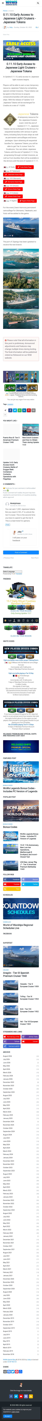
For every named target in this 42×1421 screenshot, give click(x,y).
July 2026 (21, 1059)
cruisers (11, 10)
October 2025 (21, 1089)
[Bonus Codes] (21, 811)
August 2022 (21, 1213)
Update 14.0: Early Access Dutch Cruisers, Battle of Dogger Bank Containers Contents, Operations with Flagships (10, 470)
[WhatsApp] (20, 410)
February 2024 (21, 1154)
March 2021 (21, 1269)
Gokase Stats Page (14, 196)
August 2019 (21, 1331)
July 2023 (21, 1177)
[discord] (26, 1396)
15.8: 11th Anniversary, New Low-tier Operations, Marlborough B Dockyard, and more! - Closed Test (29, 851)
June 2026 (21, 1063)
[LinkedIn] (24, 410)
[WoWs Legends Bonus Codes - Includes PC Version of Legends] (21, 772)
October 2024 (21, 1128)
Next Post (34, 558)
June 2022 (21, 1220)
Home (5, 10)
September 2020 (21, 1289)
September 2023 (21, 1171)
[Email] (33, 410)
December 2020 (21, 1279)
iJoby (29, 1359)
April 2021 (21, 1266)
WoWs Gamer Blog (9, 1359)
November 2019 (21, 1321)
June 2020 (21, 1298)
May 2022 (21, 1223)
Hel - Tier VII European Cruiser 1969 (29, 1022)
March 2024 (21, 1151)
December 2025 (21, 1082)
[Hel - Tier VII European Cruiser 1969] (10, 1023)
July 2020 (21, 1295)
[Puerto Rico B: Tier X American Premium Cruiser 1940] (11, 430)
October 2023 (21, 1167)
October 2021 (21, 1246)
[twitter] (16, 1396)
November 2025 (21, 1085)
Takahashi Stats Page (15, 174)
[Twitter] (15, 410)
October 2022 (21, 1207)
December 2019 (21, 1318)
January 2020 (21, 1315)
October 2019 (21, 1325)
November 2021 (21, 1243)
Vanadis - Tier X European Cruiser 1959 (29, 985)
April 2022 (21, 1226)
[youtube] (21, 1396)
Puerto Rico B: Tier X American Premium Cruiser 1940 (11, 440)
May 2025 (21, 1105)
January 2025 (21, 1118)
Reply (7, 524)
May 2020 (21, 1302)
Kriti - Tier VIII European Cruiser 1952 (29, 1010)
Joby (19, 532)
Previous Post (9, 558)
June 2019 (21, 1338)
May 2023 (21, 1184)
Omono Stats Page (14, 189)
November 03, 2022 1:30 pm (24, 534)
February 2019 (21, 1351)
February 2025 (21, 1115)
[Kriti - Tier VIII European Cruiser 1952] (10, 1010)
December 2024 (21, 1121)
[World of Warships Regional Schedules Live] (21, 908)
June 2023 (21, 1180)
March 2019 (21, 1347)
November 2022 (21, 1203)
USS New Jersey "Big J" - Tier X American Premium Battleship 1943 (28, 865)
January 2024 (21, 1158)
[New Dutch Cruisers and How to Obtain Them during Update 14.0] (30, 430)
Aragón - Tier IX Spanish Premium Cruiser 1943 (16, 974)
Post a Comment (21, 552)
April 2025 (21, 1108)
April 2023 (21, 1187)
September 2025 (21, 1092)
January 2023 (21, 1197)
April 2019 (21, 1344)
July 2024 (21, 1138)
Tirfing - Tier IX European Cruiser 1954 (29, 997)
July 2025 (21, 1099)
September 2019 (21, 1328)
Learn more (15, 1412)
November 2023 (21, 1164)
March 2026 (21, 1072)
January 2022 (21, 1236)
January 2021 (21, 1275)
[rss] (31, 1396)
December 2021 (21, 1239)
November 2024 (21, 1125)
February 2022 (21, 1233)
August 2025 (21, 1095)
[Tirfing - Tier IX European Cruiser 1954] (10, 998)
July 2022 (21, 1217)
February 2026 (21, 1076)
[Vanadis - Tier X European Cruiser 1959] (10, 985)
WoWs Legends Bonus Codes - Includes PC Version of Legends (20, 790)
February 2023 (21, 1194)
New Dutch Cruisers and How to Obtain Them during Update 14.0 (30, 441)
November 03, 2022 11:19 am (18, 505)
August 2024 (21, 1135)
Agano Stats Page (28, 201)
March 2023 (21, 1190)
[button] (2, 3)
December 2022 (21, 1200)
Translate (19, 574)
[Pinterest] (29, 410)
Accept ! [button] (7, 1416)
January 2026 (21, 1079)
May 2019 (21, 1341)
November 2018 (21, 1354)
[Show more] (5, 415)
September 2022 (21, 1210)
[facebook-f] (11, 1396)
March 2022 (21, 1230)
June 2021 (21, 1259)
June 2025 (21, 1102)
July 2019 (21, 1334)
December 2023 (21, 1161)
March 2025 (21, 1112)
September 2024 (21, 1131)
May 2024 (21, 1144)
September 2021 (21, 1249)
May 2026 (21, 1066)
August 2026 (21, 1056)
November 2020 (21, 1282)
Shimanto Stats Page (15, 182)
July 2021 (21, 1256)
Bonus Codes (10, 827)
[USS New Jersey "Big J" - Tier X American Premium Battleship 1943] (10, 866)
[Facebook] (10, 410)
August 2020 (21, 1292)
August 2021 (21, 1253)
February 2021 (21, 1272)
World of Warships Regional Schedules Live (18, 926)
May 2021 (21, 1262)
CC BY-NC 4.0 (12, 1362)
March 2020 (21, 1308)
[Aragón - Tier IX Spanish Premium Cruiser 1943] (21, 956)
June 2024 (21, 1141)
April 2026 (21, 1069)
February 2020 (21, 1312)
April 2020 (21, 1305)
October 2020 (21, 1285)
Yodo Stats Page (26, 167)
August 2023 (21, 1174)
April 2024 (21, 1148)
